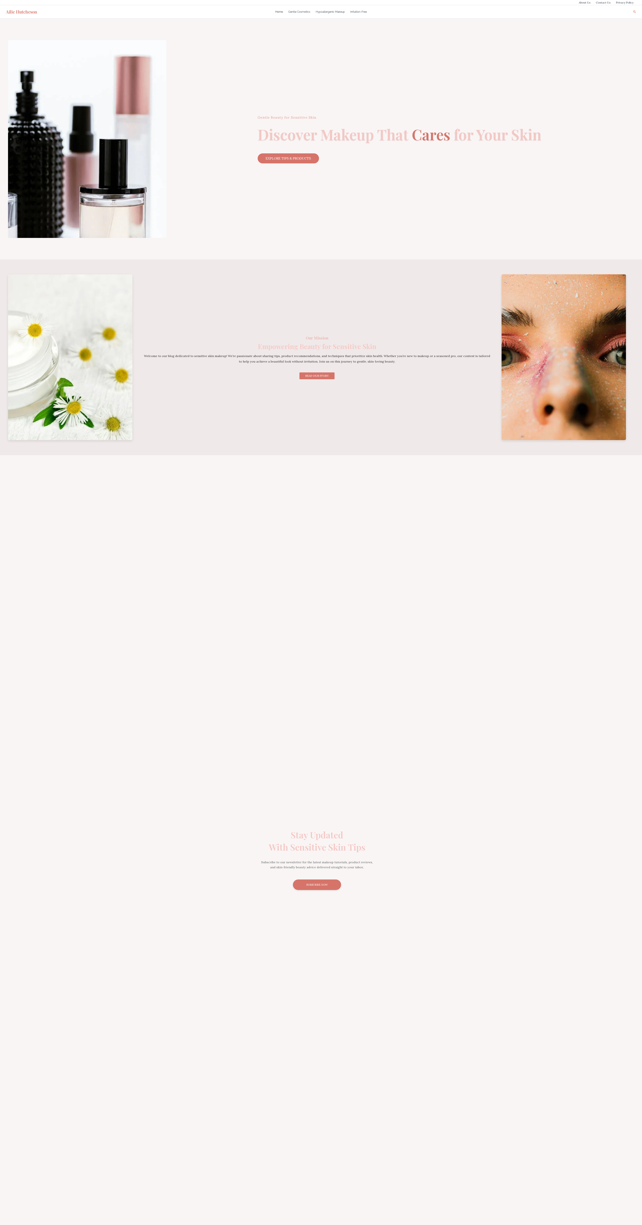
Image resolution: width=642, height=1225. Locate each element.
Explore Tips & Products (288, 158)
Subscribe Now (317, 884)
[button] (634, 12)
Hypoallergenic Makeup (330, 11)
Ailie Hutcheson (21, 12)
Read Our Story (317, 375)
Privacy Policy (624, 2)
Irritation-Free (358, 11)
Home (279, 11)
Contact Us (603, 2)
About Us (585, 2)
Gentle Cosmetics (299, 11)
